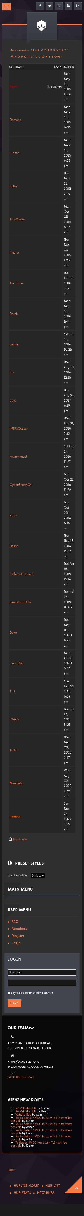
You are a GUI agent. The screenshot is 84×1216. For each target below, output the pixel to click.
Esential (15, 153)
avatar (14, 344)
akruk (13, 515)
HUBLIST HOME (26, 1185)
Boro (13, 401)
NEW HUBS (45, 1193)
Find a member (20, 50)
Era (12, 372)
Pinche (14, 253)
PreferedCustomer (22, 574)
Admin (14, 87)
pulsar (14, 186)
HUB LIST (52, 1185)
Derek (14, 314)
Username (16, 67)
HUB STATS (22, 1193)
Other (57, 56)
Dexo (13, 633)
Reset (11, 1170)
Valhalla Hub (23, 1115)
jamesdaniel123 (20, 602)
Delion (14, 546)
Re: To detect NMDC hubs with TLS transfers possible (41, 1119)
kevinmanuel (18, 457)
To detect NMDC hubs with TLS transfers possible (39, 1144)
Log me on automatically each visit (32, 993)
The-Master (17, 219)
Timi (12, 691)
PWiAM (14, 719)
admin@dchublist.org (21, 1077)
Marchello (16, 783)
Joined (69, 67)
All (32, 50)
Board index (20, 839)
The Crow (16, 283)
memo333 (16, 663)
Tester (13, 750)
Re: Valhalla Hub (25, 1108)
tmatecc (15, 816)
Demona (15, 120)
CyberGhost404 (21, 485)
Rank (57, 67)
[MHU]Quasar (19, 429)
